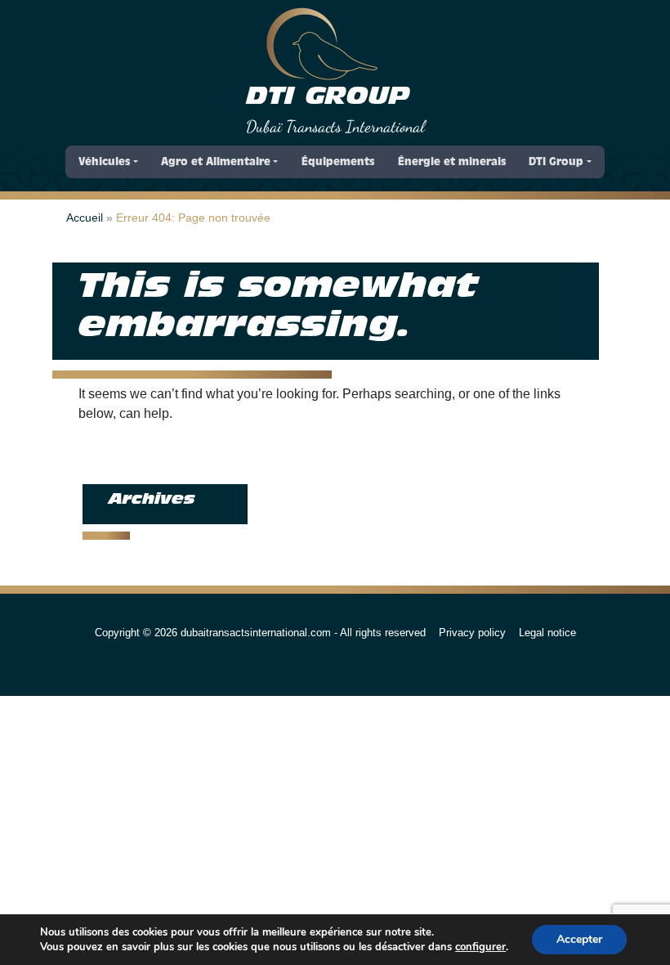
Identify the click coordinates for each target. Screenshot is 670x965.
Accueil (84, 217)
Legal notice (547, 632)
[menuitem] (108, 162)
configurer (480, 947)
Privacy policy (472, 632)
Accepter (579, 939)
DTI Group (328, 97)
